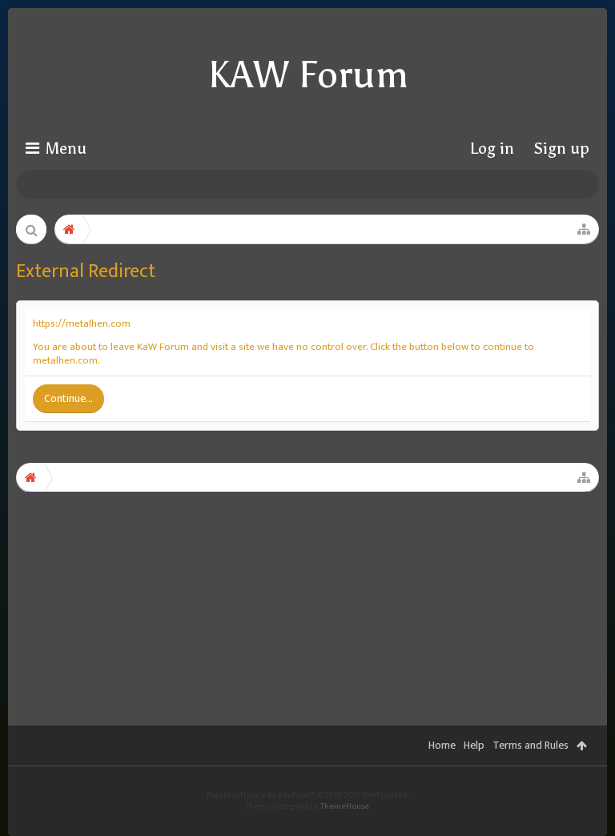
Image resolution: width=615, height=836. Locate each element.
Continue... (68, 398)
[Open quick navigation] (583, 229)
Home (442, 745)
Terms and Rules (530, 745)
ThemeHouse (344, 806)
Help (474, 745)
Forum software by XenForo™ (308, 795)
